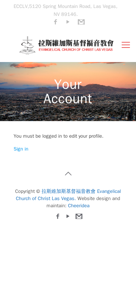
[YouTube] (68, 22)
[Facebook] (56, 22)
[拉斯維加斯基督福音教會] (68, 45)
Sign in (21, 149)
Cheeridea (79, 205)
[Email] (81, 22)
